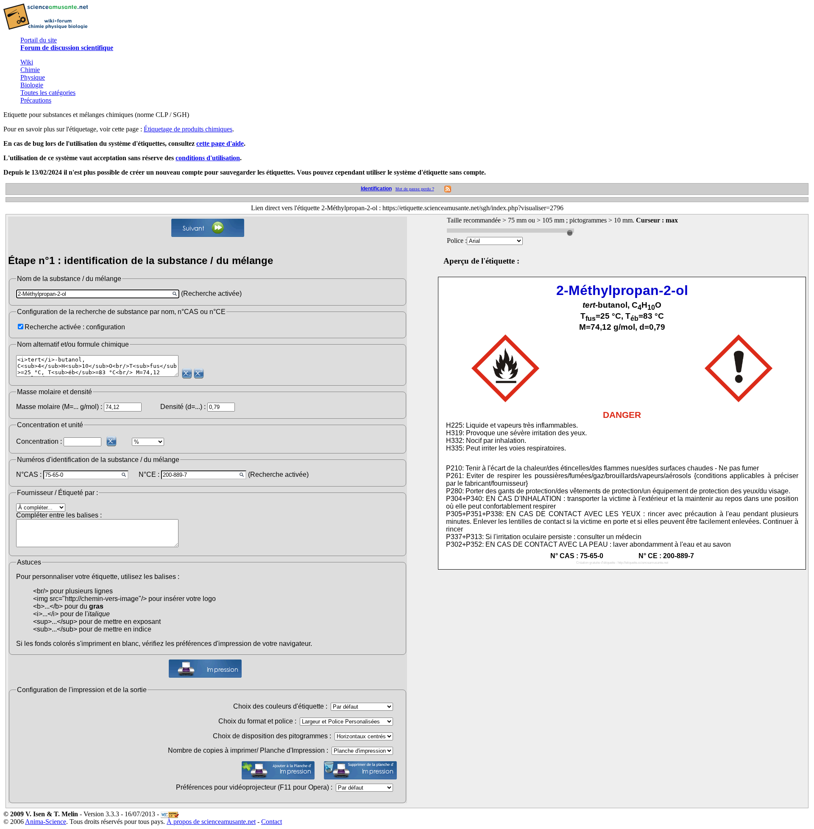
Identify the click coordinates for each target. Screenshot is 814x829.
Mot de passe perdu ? (415, 189)
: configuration (104, 327)
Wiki (26, 62)
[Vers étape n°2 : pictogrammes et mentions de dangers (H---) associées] (207, 228)
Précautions (35, 100)
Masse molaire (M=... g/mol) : (59, 406)
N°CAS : (29, 474)
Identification (376, 189)
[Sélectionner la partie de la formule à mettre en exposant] (199, 373)
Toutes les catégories (47, 92)
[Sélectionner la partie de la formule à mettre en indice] (187, 373)
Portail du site (38, 40)
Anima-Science (45, 821)
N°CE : (149, 474)
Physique (32, 77)
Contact (271, 821)
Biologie (31, 85)
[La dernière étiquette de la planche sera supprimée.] (360, 770)
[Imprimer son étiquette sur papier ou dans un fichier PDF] (205, 668)
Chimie (30, 69)
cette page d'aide (220, 143)
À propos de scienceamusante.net (211, 821)
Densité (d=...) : (183, 406)
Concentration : (39, 441)
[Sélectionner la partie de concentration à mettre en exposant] (111, 441)
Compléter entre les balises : (59, 515)
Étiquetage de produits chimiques (188, 129)
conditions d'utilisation (208, 157)
